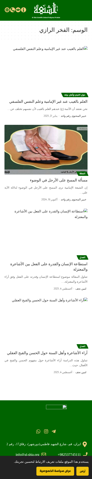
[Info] (23, 9)
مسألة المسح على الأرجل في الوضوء (59, 180)
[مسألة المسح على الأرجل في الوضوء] (46, 150)
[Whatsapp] (38, 431)
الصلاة (82, 173)
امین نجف (80, 288)
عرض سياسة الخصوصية (55, 471)
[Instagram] (46, 431)
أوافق (82, 471)
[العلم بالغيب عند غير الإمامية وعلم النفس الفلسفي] (46, 71)
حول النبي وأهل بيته (74, 95)
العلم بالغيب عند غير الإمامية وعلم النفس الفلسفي (48, 101)
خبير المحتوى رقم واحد (73, 115)
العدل (82, 257)
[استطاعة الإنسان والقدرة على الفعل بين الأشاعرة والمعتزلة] (46, 233)
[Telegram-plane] (53, 431)
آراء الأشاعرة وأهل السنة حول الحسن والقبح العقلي (47, 353)
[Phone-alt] (12, 9)
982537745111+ (69, 454)
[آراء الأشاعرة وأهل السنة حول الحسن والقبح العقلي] (46, 322)
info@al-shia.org (27, 454)
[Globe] (7, 9)
